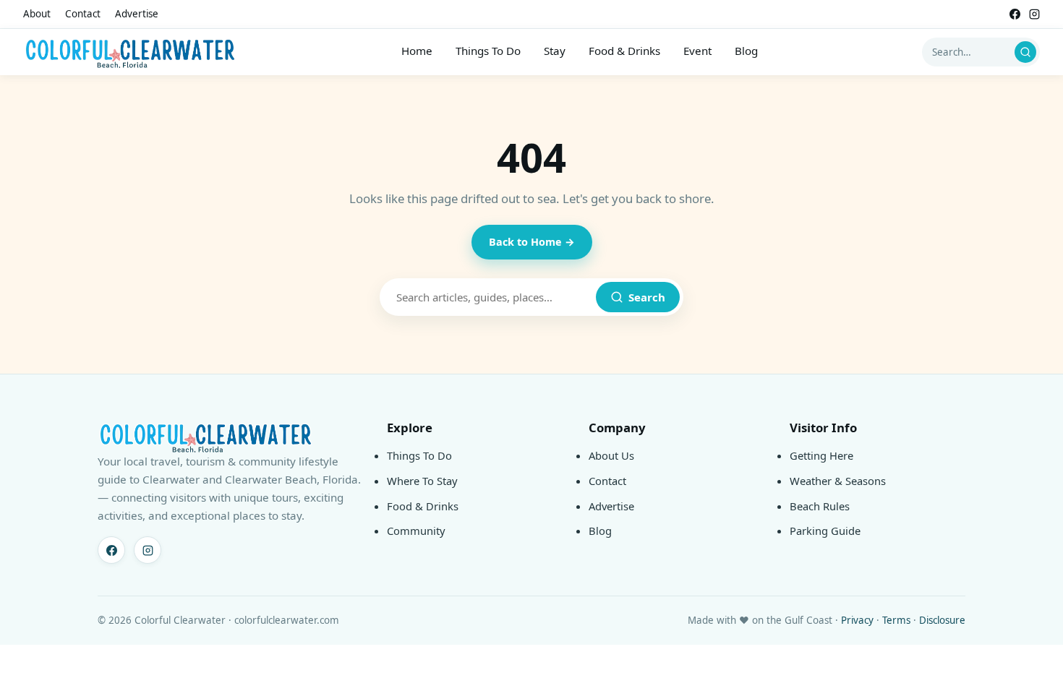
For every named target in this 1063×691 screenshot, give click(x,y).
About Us (611, 455)
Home (416, 50)
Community (416, 530)
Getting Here (821, 455)
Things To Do (488, 50)
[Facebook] (1014, 14)
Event (697, 50)
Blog (746, 50)
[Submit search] (1025, 52)
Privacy (857, 620)
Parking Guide (825, 530)
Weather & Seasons (838, 480)
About (37, 13)
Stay (554, 50)
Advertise (136, 13)
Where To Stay (422, 480)
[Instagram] (1034, 14)
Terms (896, 620)
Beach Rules (820, 506)
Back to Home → (532, 242)
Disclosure (942, 620)
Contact (83, 13)
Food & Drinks (624, 50)
